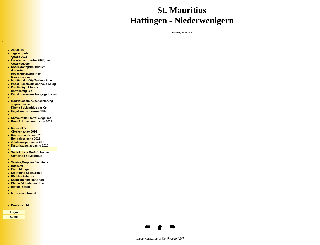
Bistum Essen (20, 186)
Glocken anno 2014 (24, 131)
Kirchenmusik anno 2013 (27, 135)
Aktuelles (17, 49)
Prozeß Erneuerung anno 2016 (31, 121)
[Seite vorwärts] (173, 228)
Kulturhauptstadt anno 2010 (29, 145)
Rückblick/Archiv (22, 176)
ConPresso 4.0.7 (173, 238)
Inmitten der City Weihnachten (31, 80)
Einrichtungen (20, 169)
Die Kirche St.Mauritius (26, 172)
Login (14, 212)
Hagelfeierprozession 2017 (29, 111)
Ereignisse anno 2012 (25, 138)
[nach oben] (160, 228)
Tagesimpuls (19, 53)
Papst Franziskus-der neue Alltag (33, 84)
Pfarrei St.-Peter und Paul (28, 183)
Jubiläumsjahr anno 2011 (28, 142)
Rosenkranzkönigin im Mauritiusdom (26, 75)
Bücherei (17, 165)
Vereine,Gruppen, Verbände (29, 162)
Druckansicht (20, 205)
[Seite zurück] (147, 228)
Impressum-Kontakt (24, 193)
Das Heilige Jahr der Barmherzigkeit (24, 89)
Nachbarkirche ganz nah (27, 179)
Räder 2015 (18, 128)
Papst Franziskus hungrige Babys (34, 94)
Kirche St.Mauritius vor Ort (29, 107)
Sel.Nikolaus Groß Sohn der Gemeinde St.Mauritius (30, 154)
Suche (14, 216)
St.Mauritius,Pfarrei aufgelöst (31, 118)
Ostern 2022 (19, 56)
